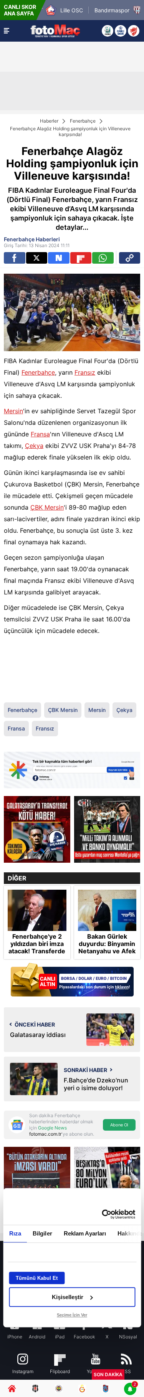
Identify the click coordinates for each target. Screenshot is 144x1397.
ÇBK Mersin (47, 507)
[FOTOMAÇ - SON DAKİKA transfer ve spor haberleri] (55, 30)
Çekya (34, 445)
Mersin (13, 411)
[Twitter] (37, 258)
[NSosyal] (59, 258)
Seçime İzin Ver (72, 1315)
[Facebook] (14, 258)
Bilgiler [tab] (42, 1233)
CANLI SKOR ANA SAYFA (20, 10)
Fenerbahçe (83, 121)
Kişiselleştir (67, 1297)
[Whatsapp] (103, 258)
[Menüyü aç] (6, 31)
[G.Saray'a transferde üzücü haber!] (37, 829)
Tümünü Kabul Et (37, 1278)
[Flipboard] (81, 258)
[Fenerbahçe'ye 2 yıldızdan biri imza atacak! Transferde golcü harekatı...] (37, 910)
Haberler (49, 121)
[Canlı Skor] (120, 31)
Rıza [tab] (15, 1233)
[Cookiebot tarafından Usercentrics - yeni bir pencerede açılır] (102, 1214)
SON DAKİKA (108, 1374)
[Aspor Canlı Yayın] (107, 31)
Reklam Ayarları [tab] (84, 1233)
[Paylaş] (130, 258)
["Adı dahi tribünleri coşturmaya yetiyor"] (107, 829)
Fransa (40, 434)
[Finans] (72, 980)
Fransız (84, 372)
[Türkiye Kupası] (133, 31)
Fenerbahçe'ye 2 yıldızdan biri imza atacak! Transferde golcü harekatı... (36, 948)
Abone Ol (119, 1125)
